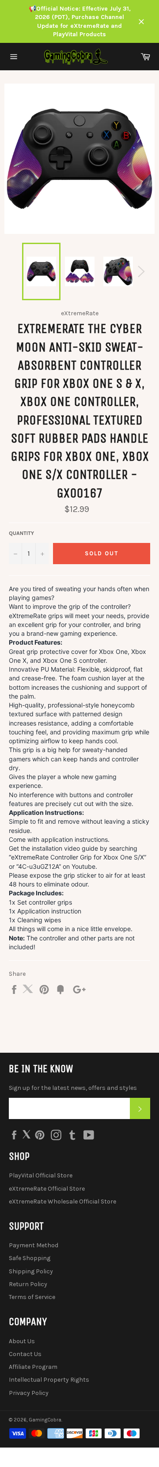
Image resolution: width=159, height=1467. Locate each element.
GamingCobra (45, 1420)
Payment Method (33, 1245)
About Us (22, 1341)
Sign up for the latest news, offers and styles (73, 1088)
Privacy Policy (29, 1393)
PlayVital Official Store (40, 1175)
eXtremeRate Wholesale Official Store (62, 1201)
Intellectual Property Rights (49, 1379)
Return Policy (28, 1284)
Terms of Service (32, 1297)
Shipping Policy (31, 1271)
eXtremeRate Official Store (47, 1188)
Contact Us (25, 1354)
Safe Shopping (29, 1258)
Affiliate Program (33, 1367)
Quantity (21, 533)
